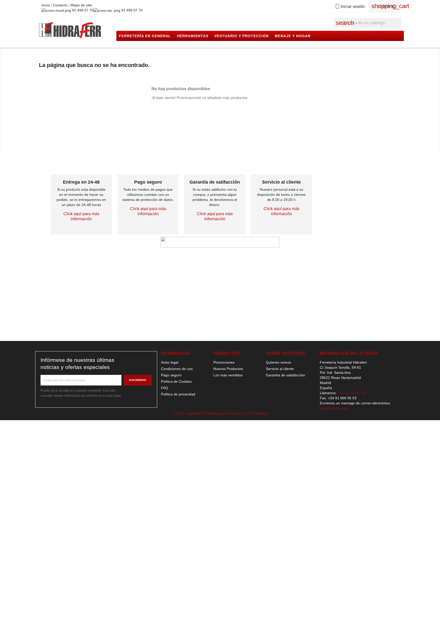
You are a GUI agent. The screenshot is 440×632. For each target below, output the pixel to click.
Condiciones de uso (177, 369)
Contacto (60, 5)
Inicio (46, 5)
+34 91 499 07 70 (352, 393)
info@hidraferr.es (334, 408)
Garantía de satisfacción (285, 375)
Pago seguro (171, 375)
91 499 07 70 (82, 10)
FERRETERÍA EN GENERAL (145, 36)
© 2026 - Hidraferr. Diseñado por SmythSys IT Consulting (220, 413)
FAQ (164, 388)
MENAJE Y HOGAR (293, 36)
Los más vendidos (228, 375)
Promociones (224, 362)
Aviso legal (169, 362)
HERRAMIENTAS (192, 36)
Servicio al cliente (280, 369)
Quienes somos (278, 362)
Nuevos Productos (228, 369)
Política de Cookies (176, 381)
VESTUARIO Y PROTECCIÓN (241, 36)
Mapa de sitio (81, 5)
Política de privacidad (178, 394)
